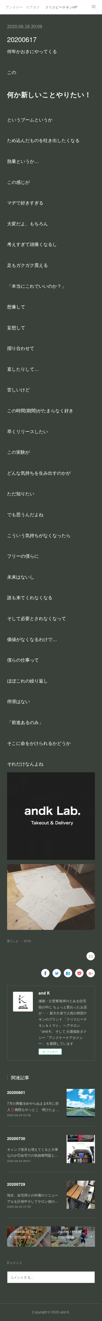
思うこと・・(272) (19, 941)
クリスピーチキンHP (61, 7)
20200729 (16, 1184)
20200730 (16, 1138)
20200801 (16, 1092)
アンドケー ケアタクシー (23, 7)
